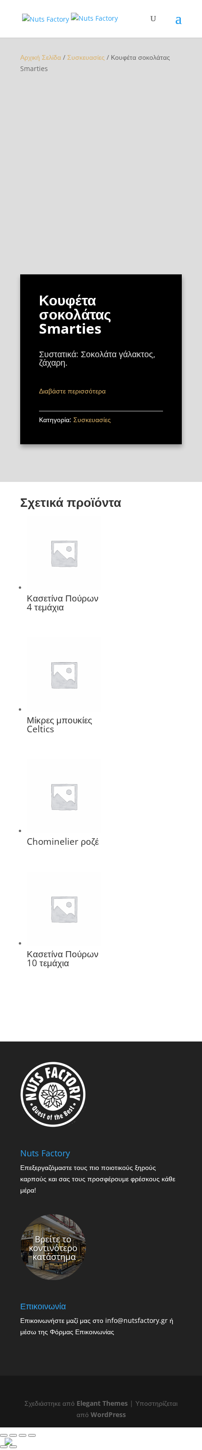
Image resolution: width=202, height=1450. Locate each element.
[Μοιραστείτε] (13, 1435)
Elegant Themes (102, 1403)
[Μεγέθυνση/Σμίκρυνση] (32, 1435)
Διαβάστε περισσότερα (72, 390)
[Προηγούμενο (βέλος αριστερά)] (4, 1446)
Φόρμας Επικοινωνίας (82, 1331)
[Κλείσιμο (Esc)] (4, 1435)
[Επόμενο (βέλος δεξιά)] (13, 1446)
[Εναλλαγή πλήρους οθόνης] (22, 1435)
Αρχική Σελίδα (40, 57)
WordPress (108, 1414)
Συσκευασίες (86, 57)
